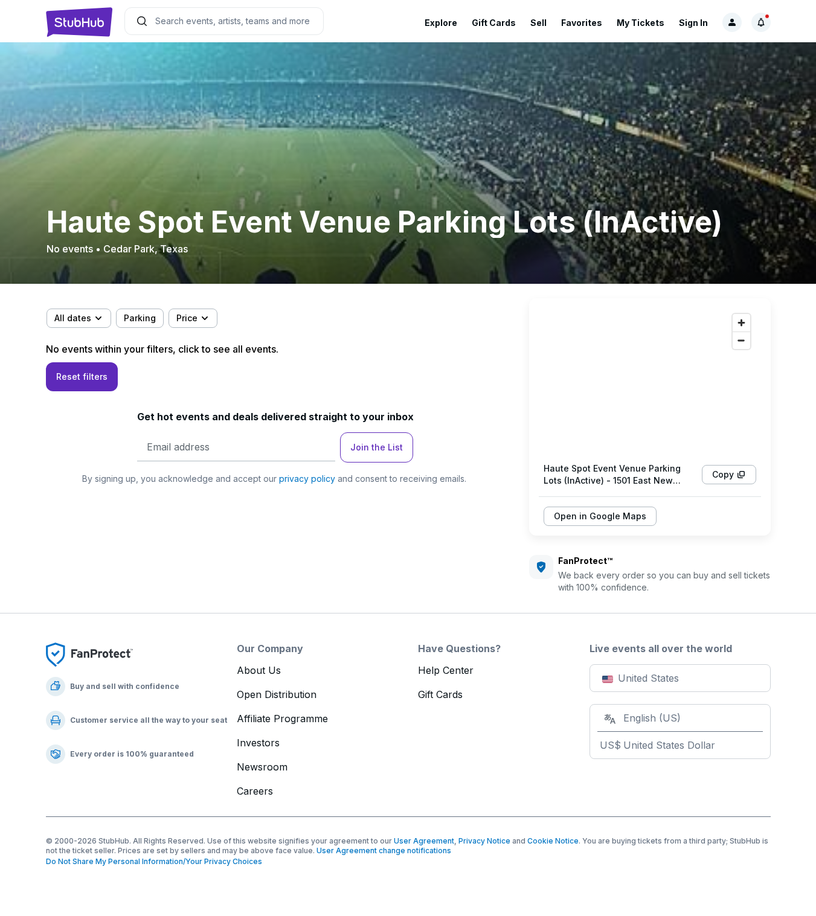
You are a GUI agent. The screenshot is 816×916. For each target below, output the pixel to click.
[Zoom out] (741, 340)
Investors (258, 743)
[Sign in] (732, 22)
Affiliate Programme (282, 719)
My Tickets (640, 23)
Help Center (446, 670)
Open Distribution (276, 694)
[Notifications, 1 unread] (761, 22)
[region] (650, 380)
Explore (441, 23)
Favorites (581, 23)
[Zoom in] (741, 322)
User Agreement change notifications (383, 850)
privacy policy (307, 478)
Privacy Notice (484, 840)
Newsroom (262, 767)
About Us (259, 670)
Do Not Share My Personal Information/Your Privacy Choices (154, 861)
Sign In (693, 23)
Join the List (376, 447)
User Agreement (424, 840)
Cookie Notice (553, 840)
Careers (255, 791)
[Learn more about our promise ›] (89, 654)
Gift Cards (494, 23)
